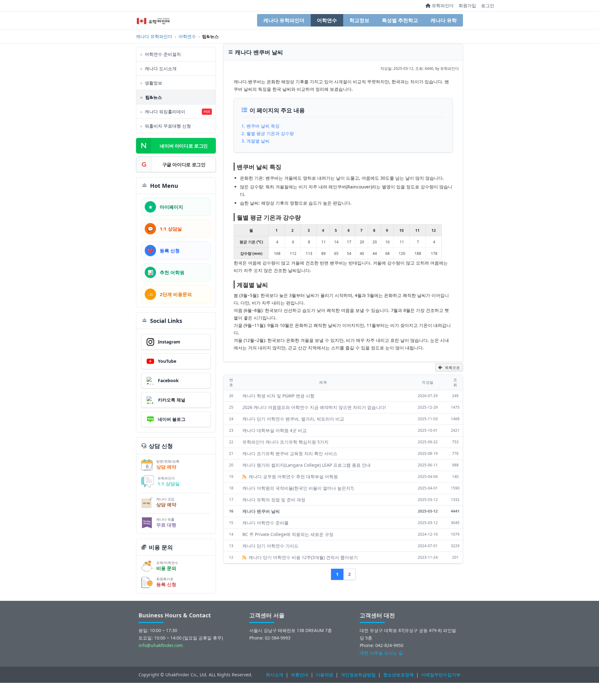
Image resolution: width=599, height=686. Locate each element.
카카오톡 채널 (171, 400)
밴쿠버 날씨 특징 (263, 126)
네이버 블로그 (171, 419)
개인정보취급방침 (358, 675)
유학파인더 (442, 5)
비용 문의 (166, 568)
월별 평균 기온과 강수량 (270, 133)
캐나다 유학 (444, 20)
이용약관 (324, 675)
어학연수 (327, 20)
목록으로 (452, 368)
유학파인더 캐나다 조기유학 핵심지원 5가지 (285, 442)
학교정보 (359, 20)
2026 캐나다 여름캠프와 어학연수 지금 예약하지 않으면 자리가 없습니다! (314, 407)
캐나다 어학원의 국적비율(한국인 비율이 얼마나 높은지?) (297, 488)
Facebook (168, 380)
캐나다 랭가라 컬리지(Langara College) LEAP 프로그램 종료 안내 (306, 465)
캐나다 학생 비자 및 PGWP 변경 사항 (278, 396)
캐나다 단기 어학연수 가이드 (270, 546)
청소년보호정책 (398, 675)
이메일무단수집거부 (440, 675)
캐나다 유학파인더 (283, 20)
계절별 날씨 (258, 141)
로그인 (487, 5)
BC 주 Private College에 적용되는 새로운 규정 (288, 534)
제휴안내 (299, 675)
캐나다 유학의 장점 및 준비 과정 (273, 500)
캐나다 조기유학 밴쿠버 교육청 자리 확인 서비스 (289, 453)
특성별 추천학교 (400, 20)
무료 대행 (166, 525)
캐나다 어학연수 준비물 (265, 523)
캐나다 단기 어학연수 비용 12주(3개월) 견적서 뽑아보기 (302, 557)
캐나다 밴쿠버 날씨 (261, 511)
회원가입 (467, 5)
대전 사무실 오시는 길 (381, 653)
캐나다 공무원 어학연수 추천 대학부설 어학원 (292, 476)
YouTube (167, 361)
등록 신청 (166, 584)
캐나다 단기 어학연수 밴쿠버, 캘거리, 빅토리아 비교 (293, 419)
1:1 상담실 (169, 483)
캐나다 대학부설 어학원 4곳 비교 (274, 430)
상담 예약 (166, 467)
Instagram (169, 342)
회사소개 (274, 675)
